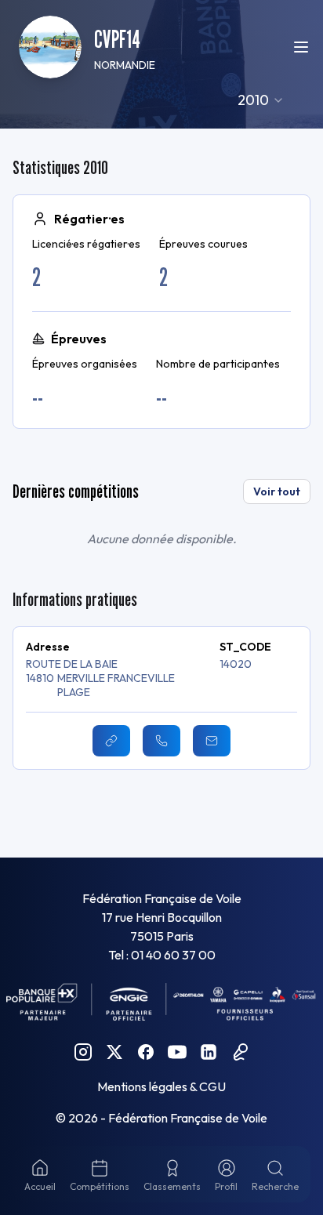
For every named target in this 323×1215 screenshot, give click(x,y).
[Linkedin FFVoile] (208, 1051)
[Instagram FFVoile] (83, 1051)
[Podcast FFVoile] (239, 1051)
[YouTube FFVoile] (177, 1051)
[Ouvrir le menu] (301, 47)
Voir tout (276, 491)
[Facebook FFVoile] (145, 1051)
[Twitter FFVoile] (114, 1051)
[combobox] (261, 100)
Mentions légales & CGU (161, 1086)
